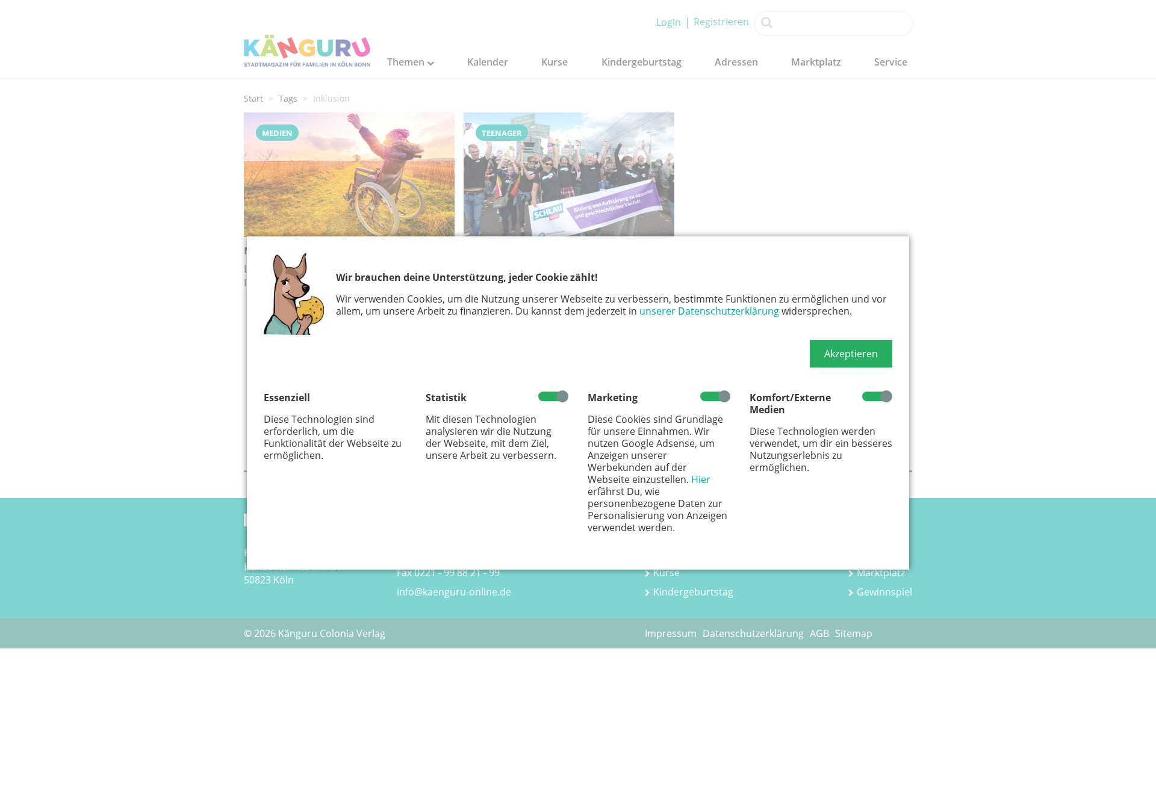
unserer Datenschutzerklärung (709, 311)
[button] (851, 354)
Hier (700, 479)
